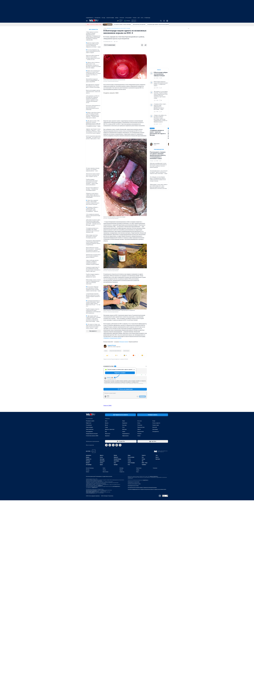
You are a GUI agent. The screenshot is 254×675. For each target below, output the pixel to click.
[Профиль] (167, 21)
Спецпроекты (155, 431)
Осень (138, 423)
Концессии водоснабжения (115, 350)
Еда (106, 431)
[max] (116, 445)
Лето (123, 427)
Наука (123, 431)
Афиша (116, 17)
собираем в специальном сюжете (112, 338)
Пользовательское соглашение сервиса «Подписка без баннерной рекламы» (142, 487)
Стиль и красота (156, 423)
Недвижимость (90, 17)
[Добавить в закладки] (142, 45)
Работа (139, 429)
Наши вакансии (89, 429)
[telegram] (106, 445)
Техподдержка (89, 431)
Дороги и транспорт (109, 429)
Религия (139, 433)
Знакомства (98, 17)
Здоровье (107, 435)
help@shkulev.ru (95, 487)
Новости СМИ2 (107, 405)
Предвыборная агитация (92, 433)
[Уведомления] (164, 21)
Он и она (139, 421)
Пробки (134, 17)
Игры (142, 17)
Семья (138, 435)
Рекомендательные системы (133, 485)
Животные (107, 433)
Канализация (126, 350)
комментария (110, 45)
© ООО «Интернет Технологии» (107, 495)
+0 (141, 374)
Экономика (155, 429)
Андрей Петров (112, 345)
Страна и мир (155, 425)
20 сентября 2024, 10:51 (108, 41)
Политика (139, 425)
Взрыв (106, 350)
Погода (103, 17)
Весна (106, 425)
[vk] (109, 445)
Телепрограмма (110, 17)
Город (106, 427)
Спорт (153, 421)
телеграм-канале (123, 341)
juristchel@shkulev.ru (116, 486)
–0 (145, 374)
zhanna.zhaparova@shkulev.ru (91, 491)
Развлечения (140, 431)
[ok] (113, 445)
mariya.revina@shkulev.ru (90, 492)
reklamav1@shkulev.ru (154, 476)
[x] (120, 445)
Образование (125, 435)
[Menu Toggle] (86, 21)
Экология (154, 427)
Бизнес (106, 423)
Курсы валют (128, 17)
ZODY (139, 17)
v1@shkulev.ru (100, 485)
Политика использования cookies (134, 483)
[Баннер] (108, 24)
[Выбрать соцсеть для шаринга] (145, 45)
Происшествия (140, 427)
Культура (124, 425)
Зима (123, 421)
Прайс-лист (88, 423)
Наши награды (89, 427)
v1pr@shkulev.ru (145, 480)
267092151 (109, 377)
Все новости (93, 29)
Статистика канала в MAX (92, 435)
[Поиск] (160, 21)
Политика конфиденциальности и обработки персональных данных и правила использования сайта (147, 489)
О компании (89, 425)
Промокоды (147, 17)
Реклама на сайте (90, 421)
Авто (106, 421)
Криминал (124, 423)
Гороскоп (121, 17)
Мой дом (124, 429)
